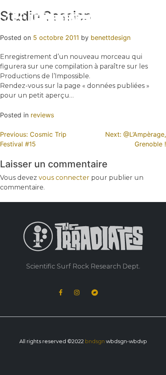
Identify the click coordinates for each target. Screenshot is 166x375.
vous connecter (64, 177)
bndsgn (95, 341)
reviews (42, 115)
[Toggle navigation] (150, 23)
